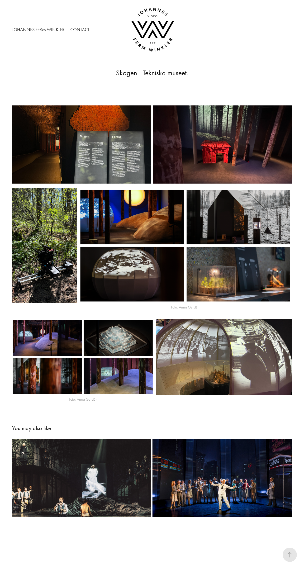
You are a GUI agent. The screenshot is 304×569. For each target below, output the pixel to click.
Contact (80, 29)
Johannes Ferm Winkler (38, 29)
